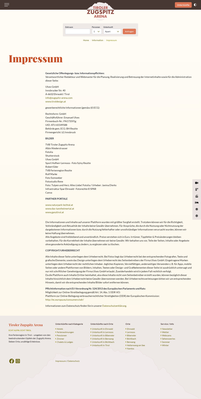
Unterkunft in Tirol (101, 345)
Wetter (165, 332)
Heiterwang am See (136, 345)
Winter (165, 345)
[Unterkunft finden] (197, 202)
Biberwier (131, 335)
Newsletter (167, 328)
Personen (96, 27)
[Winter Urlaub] (197, 216)
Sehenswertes (168, 338)
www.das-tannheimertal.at (59, 208)
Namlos (130, 348)
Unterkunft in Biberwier (103, 335)
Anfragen (129, 31)
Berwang (131, 342)
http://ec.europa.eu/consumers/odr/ (64, 299)
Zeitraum (69, 27)
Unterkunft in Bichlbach (103, 342)
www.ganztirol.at (54, 212)
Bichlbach (131, 338)
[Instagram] (18, 361)
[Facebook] (12, 361)
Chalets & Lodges (65, 342)
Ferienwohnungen (65, 332)
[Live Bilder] (197, 183)
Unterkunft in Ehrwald (102, 328)
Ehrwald (131, 328)
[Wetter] (197, 189)
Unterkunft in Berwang (102, 338)
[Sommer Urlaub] (197, 209)
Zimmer (60, 338)
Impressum (60, 361)
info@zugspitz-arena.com (58, 97)
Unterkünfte (183, 5)
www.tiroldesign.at (55, 101)
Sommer (166, 342)
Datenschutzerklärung (114, 305)
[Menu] (6, 4)
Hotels (60, 328)
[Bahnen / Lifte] (197, 196)
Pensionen (62, 335)
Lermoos (131, 332)
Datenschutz (74, 361)
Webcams (166, 335)
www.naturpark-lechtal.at (59, 204)
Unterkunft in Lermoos (102, 332)
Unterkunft (108, 27)
